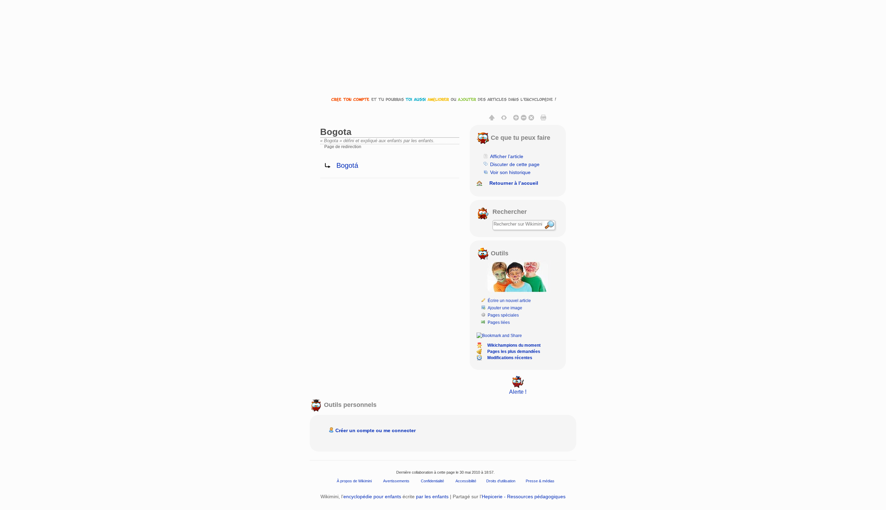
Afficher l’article (506, 156)
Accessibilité (465, 481)
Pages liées (499, 322)
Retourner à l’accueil (513, 183)
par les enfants (432, 496)
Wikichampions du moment (514, 345)
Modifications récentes (509, 357)
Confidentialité (432, 481)
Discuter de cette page (515, 164)
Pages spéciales (503, 315)
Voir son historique (510, 172)
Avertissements (396, 481)
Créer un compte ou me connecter (375, 430)
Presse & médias (540, 481)
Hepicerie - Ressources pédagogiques (524, 496)
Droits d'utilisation (500, 481)
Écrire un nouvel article (509, 300)
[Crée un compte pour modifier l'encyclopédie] (443, 99)
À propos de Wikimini (354, 481)
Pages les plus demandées (513, 351)
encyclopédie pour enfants (372, 496)
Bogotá (347, 165)
